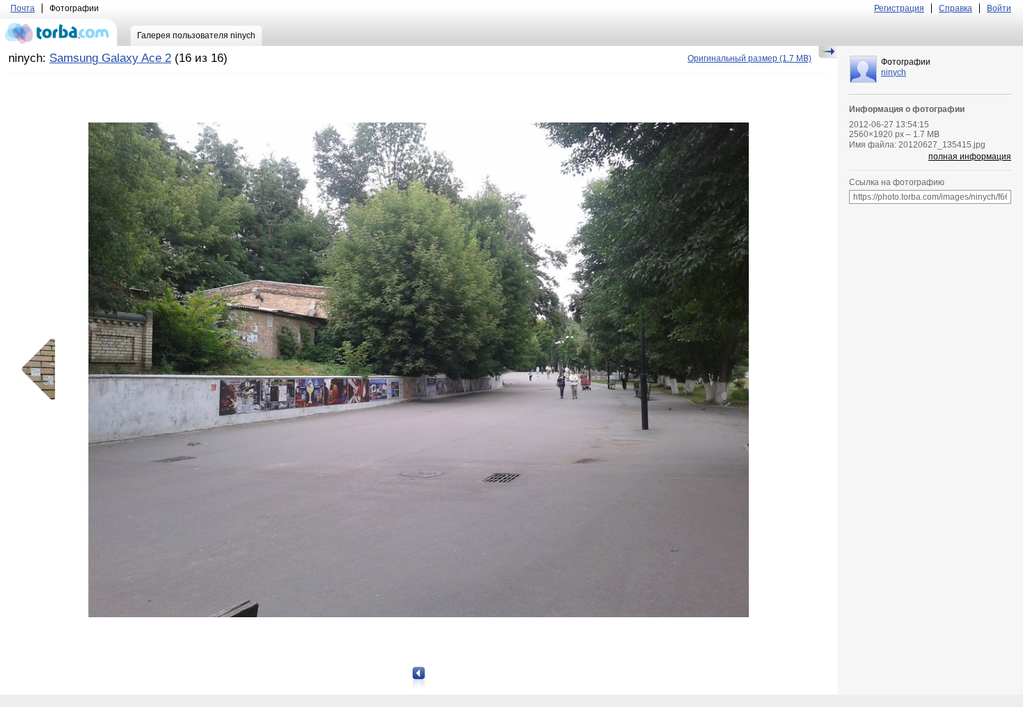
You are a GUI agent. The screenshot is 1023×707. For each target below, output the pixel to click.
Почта (22, 8)
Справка (955, 8)
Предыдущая (43, 369)
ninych (893, 72)
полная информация (969, 156)
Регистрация (899, 8)
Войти (999, 8)
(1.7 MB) (749, 58)
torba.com (59, 32)
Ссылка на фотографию (896, 182)
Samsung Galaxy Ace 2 (110, 58)
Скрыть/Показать (827, 52)
